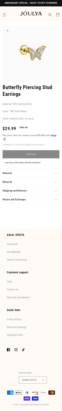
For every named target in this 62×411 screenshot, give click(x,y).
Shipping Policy (15, 335)
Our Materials (14, 252)
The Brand (12, 244)
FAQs (9, 281)
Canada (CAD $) (29, 380)
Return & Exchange (16, 327)
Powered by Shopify (41, 405)
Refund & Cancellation (18, 297)
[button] (4, 15)
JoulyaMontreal (26, 405)
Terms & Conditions (17, 259)
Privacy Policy (14, 319)
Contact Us (12, 289)
